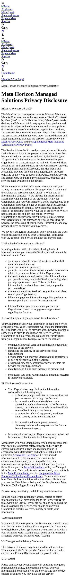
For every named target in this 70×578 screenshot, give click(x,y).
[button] (35, 3)
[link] (5, 6)
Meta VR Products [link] (34, 467)
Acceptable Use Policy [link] (25, 455)
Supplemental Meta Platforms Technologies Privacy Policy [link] (30, 475)
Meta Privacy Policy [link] (12, 141)
